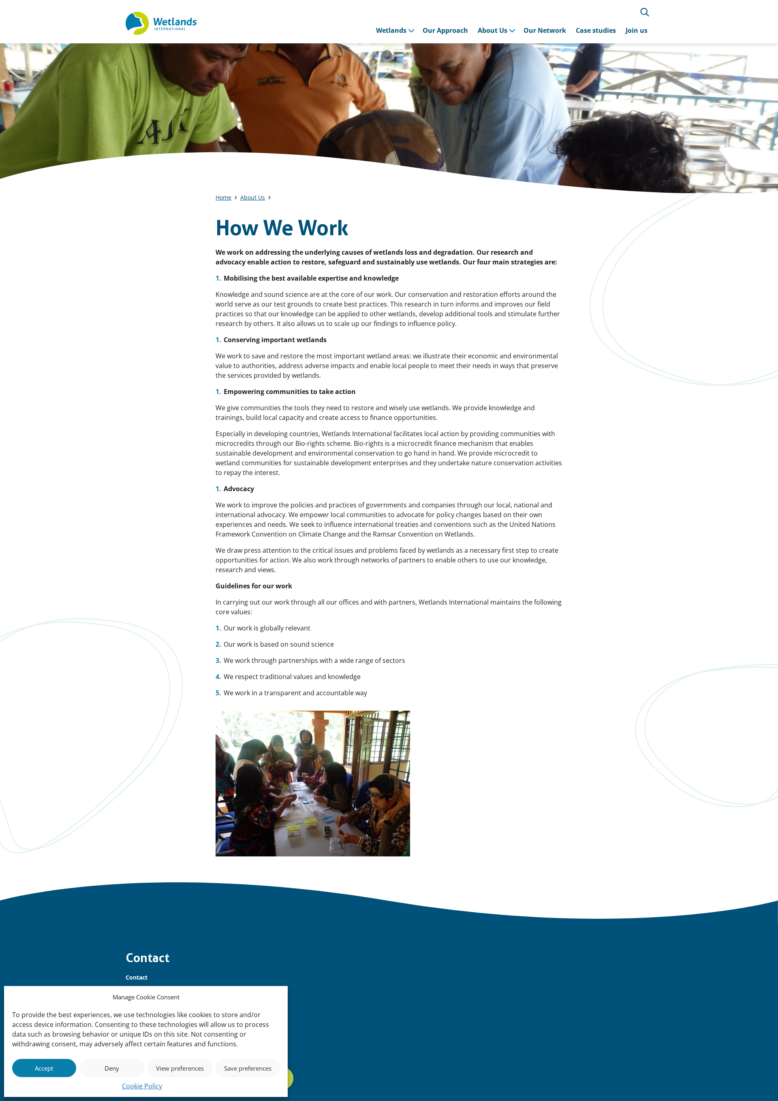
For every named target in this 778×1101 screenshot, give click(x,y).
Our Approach (445, 30)
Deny (112, 1068)
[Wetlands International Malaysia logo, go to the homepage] (161, 23)
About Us (492, 30)
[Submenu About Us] (512, 30)
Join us (637, 30)
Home (223, 197)
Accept (44, 1068)
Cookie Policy (142, 1086)
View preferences (180, 1068)
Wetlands (391, 30)
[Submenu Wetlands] (411, 30)
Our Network (545, 30)
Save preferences (247, 1068)
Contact (136, 977)
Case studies (596, 30)
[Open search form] (644, 12)
